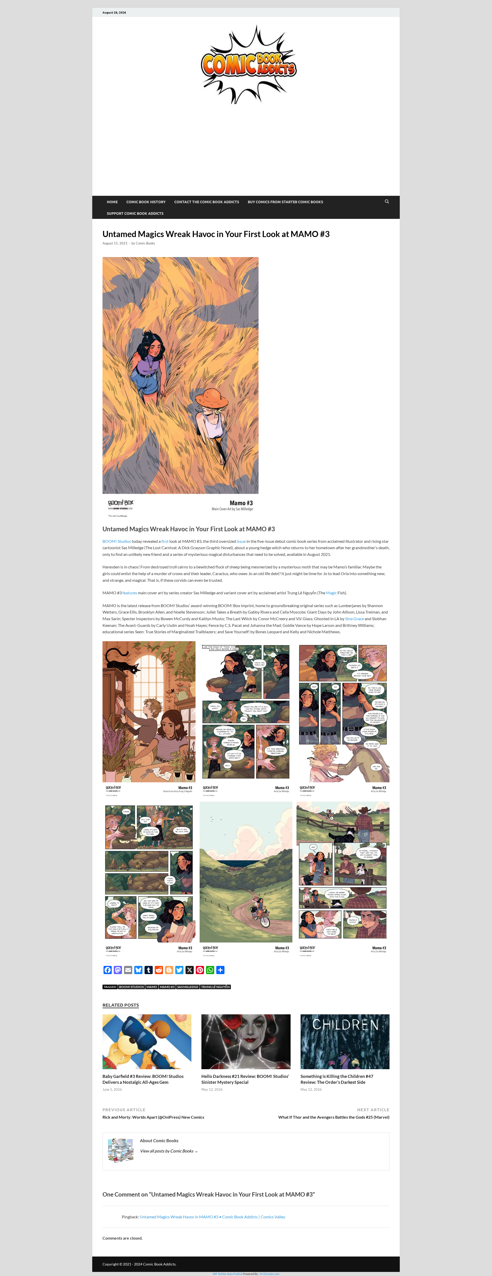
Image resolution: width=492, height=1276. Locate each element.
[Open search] (387, 202)
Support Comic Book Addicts (135, 213)
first (165, 541)
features (129, 592)
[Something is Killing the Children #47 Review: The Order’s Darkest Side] (345, 1043)
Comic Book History (146, 201)
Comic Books (145, 243)
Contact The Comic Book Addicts (206, 201)
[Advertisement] (246, 157)
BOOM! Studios (116, 541)
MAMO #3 (167, 987)
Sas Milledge (187, 987)
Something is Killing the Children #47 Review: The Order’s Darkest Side (337, 1079)
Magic (331, 592)
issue (241, 541)
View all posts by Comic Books (169, 1150)
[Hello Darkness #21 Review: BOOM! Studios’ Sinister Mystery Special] (245, 1043)
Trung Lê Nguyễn (215, 987)
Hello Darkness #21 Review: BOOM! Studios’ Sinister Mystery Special (245, 1079)
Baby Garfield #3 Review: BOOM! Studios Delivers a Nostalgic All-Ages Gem (142, 1079)
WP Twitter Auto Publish (228, 1273)
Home (112, 201)
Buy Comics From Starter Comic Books (285, 201)
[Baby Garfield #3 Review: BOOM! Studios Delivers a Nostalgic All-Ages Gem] (146, 1043)
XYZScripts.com (269, 1273)
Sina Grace (354, 618)
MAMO (152, 987)
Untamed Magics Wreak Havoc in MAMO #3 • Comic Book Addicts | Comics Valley (212, 1216)
